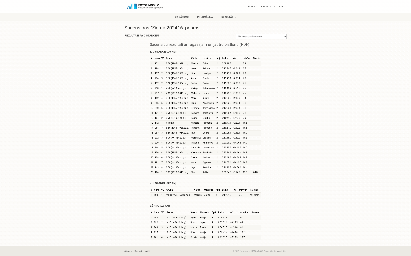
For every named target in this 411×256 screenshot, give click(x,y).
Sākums (252, 6)
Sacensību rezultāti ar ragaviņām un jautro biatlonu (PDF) (199, 44)
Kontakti (266, 6)
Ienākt (281, 6)
